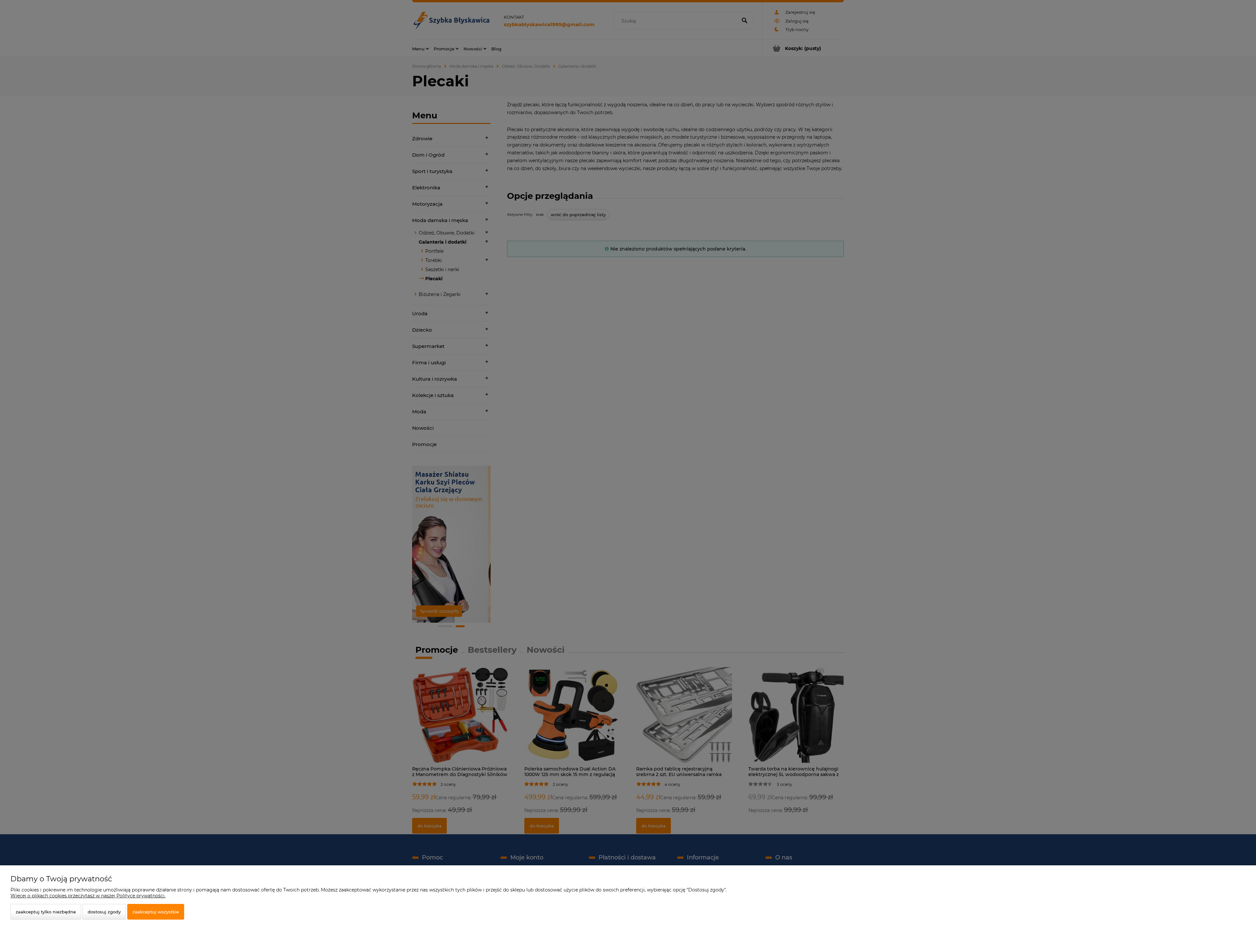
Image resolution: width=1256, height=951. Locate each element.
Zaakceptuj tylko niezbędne (46, 911)
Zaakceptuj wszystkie (155, 911)
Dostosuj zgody (104, 911)
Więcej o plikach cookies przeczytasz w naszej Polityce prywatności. (88, 896)
